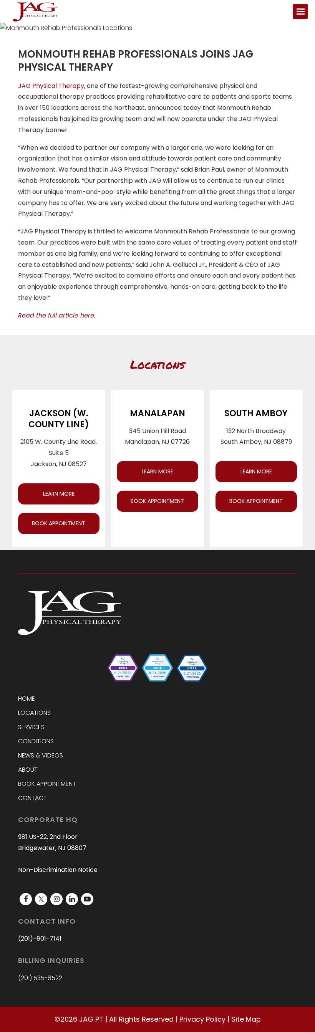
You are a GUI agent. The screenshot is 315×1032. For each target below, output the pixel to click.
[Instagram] (56, 899)
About (28, 769)
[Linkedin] (72, 899)
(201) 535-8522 (40, 978)
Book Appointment (47, 783)
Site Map (246, 1019)
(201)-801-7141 (39, 938)
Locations (34, 712)
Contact (32, 798)
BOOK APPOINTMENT (58, 523)
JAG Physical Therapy (51, 85)
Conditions (36, 741)
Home (26, 698)
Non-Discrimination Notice (58, 869)
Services (31, 727)
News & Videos (40, 755)
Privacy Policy (202, 1019)
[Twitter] (41, 899)
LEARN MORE (59, 494)
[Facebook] (26, 899)
